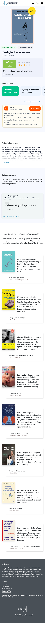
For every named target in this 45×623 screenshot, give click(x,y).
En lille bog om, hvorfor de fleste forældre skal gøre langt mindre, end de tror (25, 546)
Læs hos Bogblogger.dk (10, 216)
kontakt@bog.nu (6, 592)
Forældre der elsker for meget (18, 433)
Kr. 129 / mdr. (35, 108)
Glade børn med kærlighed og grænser (21, 355)
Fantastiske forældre (15, 393)
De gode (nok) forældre (16, 278)
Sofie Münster (9, 55)
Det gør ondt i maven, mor (17, 471)
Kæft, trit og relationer (16, 509)
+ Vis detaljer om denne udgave (33, 102)
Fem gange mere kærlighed (17, 318)
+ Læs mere (5, 162)
